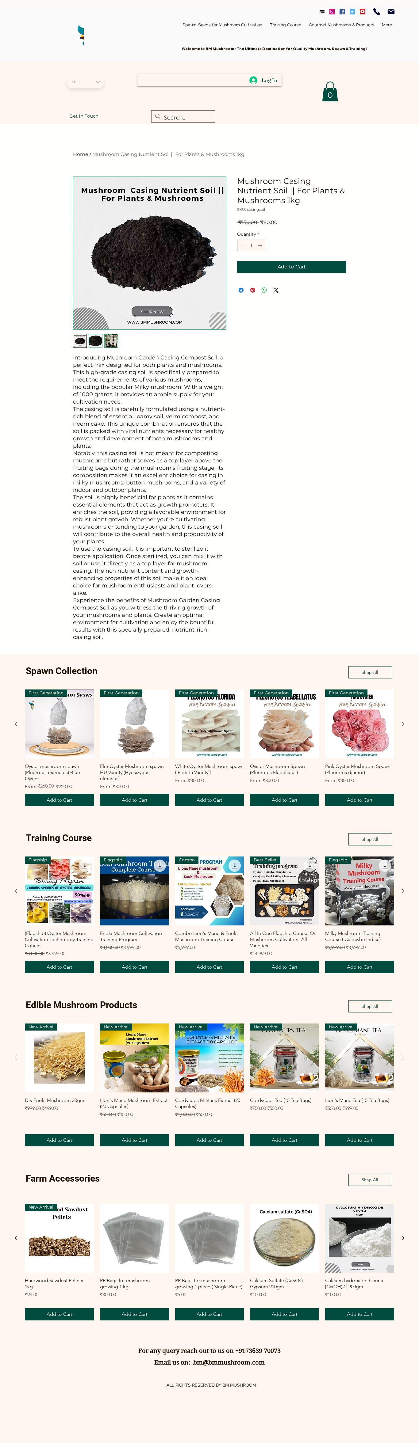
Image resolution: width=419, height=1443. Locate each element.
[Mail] (391, 12)
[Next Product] (403, 723)
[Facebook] (342, 11)
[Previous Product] (16, 723)
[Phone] (376, 11)
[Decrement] (242, 245)
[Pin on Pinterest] (252, 290)
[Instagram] (332, 11)
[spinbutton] (251, 245)
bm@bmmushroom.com (229, 1362)
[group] (209, 748)
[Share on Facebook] (241, 290)
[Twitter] (352, 11)
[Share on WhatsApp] (264, 290)
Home (80, 154)
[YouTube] (362, 11)
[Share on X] (276, 290)
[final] (322, 11)
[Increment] (260, 245)
